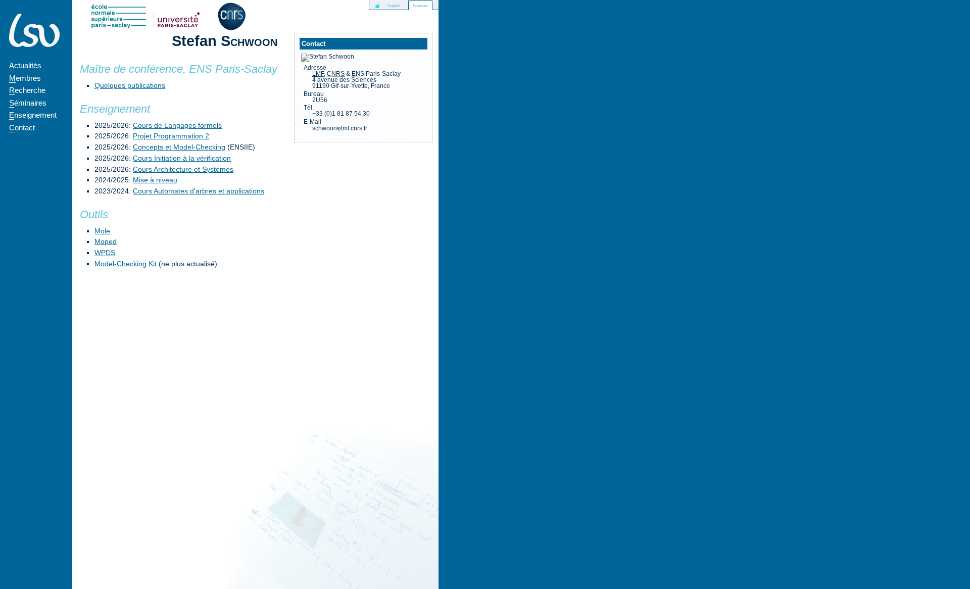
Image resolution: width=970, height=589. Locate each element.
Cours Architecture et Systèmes (183, 169)
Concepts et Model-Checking (179, 147)
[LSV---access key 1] (34, 30)
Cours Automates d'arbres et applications (198, 191)
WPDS (104, 253)
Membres (25, 78)
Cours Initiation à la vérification (182, 158)
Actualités (25, 65)
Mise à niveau (155, 180)
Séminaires (27, 103)
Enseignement (33, 115)
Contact (22, 127)
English (393, 6)
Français (420, 6)
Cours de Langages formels (177, 125)
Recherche (27, 90)
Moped (105, 241)
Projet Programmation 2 (171, 136)
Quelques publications (129, 85)
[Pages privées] (377, 5)
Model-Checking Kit (125, 264)
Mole (102, 231)
